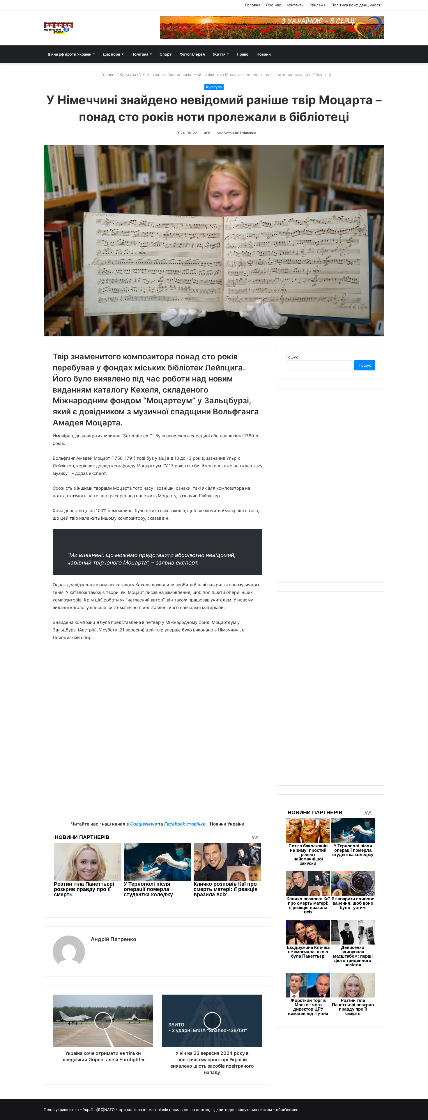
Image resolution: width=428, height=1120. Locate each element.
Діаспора (111, 54)
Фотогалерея (192, 54)
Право (242, 54)
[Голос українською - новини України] (58, 28)
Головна (252, 5)
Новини (264, 54)
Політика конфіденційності (356, 5)
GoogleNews (143, 824)
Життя (219, 54)
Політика (139, 54)
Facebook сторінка (185, 824)
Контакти (295, 5)
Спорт (165, 54)
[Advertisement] (157, 689)
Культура (128, 74)
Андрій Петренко (113, 939)
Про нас (273, 5)
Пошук (292, 357)
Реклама (317, 5)
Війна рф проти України (69, 54)
